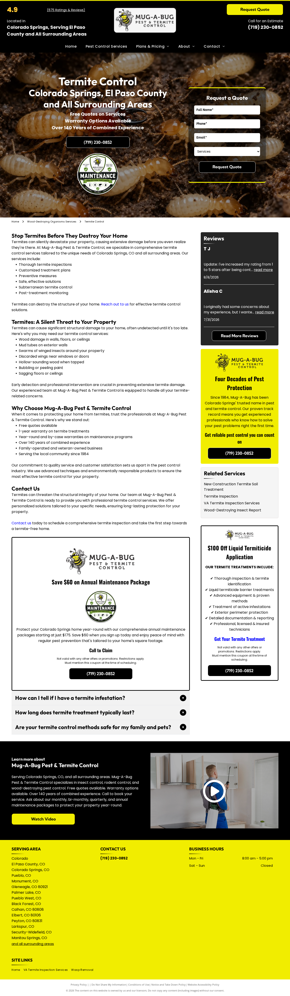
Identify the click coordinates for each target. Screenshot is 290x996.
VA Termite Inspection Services (232, 503)
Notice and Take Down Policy (168, 984)
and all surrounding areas (33, 943)
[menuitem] (71, 46)
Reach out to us (115, 304)
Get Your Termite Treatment (239, 638)
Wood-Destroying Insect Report (232, 510)
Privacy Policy (79, 984)
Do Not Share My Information (109, 984)
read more (263, 269)
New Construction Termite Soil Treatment (231, 486)
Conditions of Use (138, 984)
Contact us (21, 523)
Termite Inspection (221, 496)
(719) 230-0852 (265, 27)
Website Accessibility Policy (203, 984)
